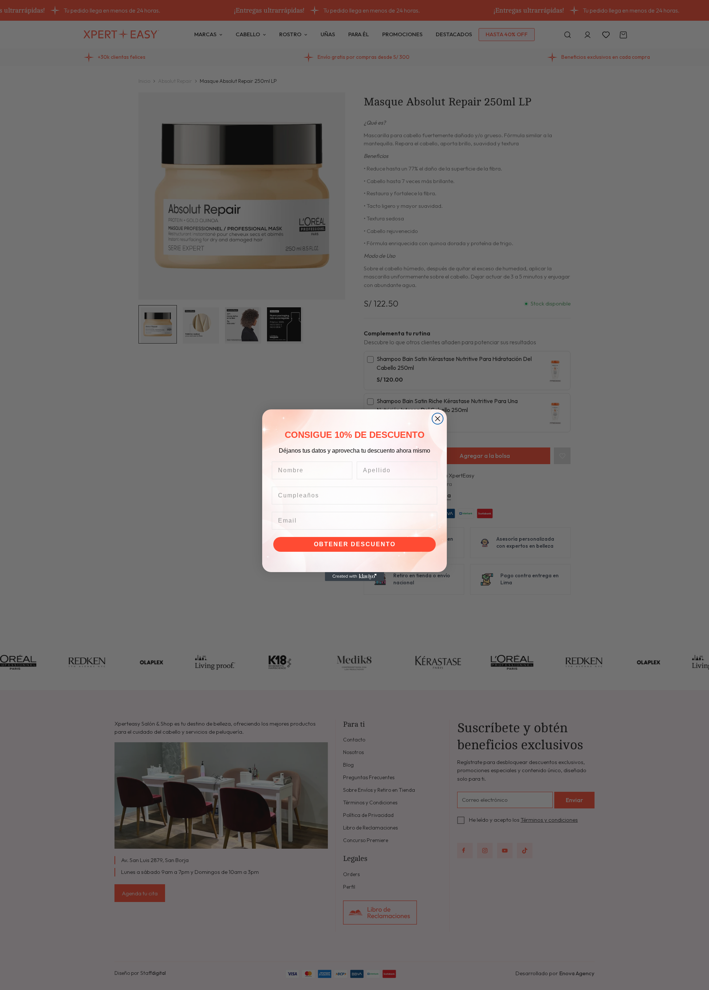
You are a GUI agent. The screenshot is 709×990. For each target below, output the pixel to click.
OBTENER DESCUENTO (354, 544)
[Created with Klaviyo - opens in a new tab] (354, 576)
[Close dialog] (437, 418)
